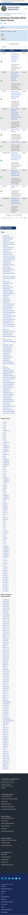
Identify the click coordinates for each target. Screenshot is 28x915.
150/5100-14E (6, 152)
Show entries (14, 44)
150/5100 (5, 459)
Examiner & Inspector (5, 825)
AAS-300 (5, 613)
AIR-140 (5, 731)
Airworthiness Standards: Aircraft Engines (7, 283)
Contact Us (3, 787)
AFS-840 (5, 680)
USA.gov (3, 907)
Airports (5, 235)
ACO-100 (5, 654)
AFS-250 (5, 659)
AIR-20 (5, 734)
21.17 (4, 471)
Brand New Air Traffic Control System (9, 840)
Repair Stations (7, 334)
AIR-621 (5, 741)
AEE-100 (5, 647)
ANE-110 (5, 627)
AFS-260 (5, 710)
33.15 (4, 485)
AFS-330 (5, 676)
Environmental (6, 339)
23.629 (5, 575)
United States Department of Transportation (11, 4)
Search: (3, 27)
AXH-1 (4, 668)
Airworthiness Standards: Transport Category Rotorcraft (8, 370)
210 (4, 565)
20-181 (4, 91)
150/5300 (5, 451)
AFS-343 (5, 715)
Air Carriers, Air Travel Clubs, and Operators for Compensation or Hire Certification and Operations (9, 260)
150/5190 (5, 478)
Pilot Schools (6, 404)
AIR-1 (4, 726)
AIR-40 (5, 662)
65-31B (4, 53)
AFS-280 (5, 712)
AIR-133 (5, 727)
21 (3, 427)
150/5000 (5, 461)
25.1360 (5, 587)
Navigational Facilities (8, 377)
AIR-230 (5, 738)
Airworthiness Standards (9, 341)
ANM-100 (5, 610)
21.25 (4, 562)
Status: (2, 34)
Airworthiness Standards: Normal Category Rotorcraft (8, 392)
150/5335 (5, 553)
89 (3, 490)
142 (4, 543)
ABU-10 (5, 691)
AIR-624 (5, 664)
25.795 (5, 449)
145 (4, 457)
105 (4, 526)
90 (3, 428)
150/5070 (5, 498)
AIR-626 (5, 644)
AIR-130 (5, 622)
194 (4, 502)
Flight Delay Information (6, 804)
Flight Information (7, 399)
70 (3, 522)
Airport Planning (7, 322)
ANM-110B (6, 758)
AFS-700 (5, 678)
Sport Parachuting (7, 409)
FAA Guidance (4, 828)
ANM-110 (5, 623)
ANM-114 (5, 652)
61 (3, 437)
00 (3, 434)
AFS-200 (5, 603)
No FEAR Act (3, 899)
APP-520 (5, 763)
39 (3, 468)
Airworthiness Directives (9, 336)
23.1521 (5, 504)
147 (4, 544)
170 (4, 483)
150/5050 (5, 497)
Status (24, 50)
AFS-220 (5, 625)
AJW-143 (5, 751)
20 (3, 422)
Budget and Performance (6, 888)
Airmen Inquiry (4, 854)
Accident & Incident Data (6, 796)
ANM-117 (5, 760)
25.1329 (5, 582)
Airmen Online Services (6, 856)
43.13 (4, 514)
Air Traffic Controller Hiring (6, 845)
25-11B (4, 129)
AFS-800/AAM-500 (8, 720)
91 (3, 425)
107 (4, 527)
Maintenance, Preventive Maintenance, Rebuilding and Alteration (7, 299)
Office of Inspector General (7, 901)
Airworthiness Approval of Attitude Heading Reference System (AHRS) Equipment (16, 95)
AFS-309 (5, 714)
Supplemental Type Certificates (8, 806)
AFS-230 (5, 674)
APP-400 (5, 632)
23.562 (5, 572)
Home (2, 13)
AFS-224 (5, 709)
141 (4, 541)
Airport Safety (6, 268)
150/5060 (5, 546)
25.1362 (5, 589)
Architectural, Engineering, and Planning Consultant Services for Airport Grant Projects (16, 156)
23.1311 (5, 568)
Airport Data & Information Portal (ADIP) (9, 798)
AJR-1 (4, 645)
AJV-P (4, 683)
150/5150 (5, 548)
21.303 (5, 563)
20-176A (5, 108)
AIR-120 (5, 616)
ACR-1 (4, 693)
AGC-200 (5, 722)
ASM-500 (5, 686)
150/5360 (5, 480)
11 (3, 529)
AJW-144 (5, 753)
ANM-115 (5, 630)
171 (4, 558)
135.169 (5, 538)
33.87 (4, 512)
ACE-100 (5, 608)
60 (3, 521)
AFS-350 (5, 651)
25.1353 (5, 584)
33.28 (4, 486)
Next (25, 217)
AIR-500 (5, 739)
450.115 (5, 517)
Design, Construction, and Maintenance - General (8, 249)
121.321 (5, 533)
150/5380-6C (6, 198)
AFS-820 (5, 633)
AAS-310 (5, 690)
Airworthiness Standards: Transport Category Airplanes (8, 242)
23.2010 (5, 570)
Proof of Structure (15, 142)
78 (22, 217)
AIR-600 (5, 606)
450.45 (5, 519)
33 (3, 456)
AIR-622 (5, 743)
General (5, 329)
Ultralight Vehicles (7, 385)
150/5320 (5, 463)
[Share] (1, 23)
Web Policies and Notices (6, 909)
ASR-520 (5, 767)
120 (4, 423)
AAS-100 (5, 601)
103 (4, 492)
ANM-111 (5, 635)
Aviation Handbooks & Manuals (7, 823)
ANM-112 (5, 637)
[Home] (10, 9)
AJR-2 (4, 666)
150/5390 (5, 555)
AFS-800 (5, 604)
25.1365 (5, 591)
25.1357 (5, 585)
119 (4, 493)
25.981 (5, 509)
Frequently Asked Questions (7, 864)
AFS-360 (5, 717)
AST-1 (4, 611)
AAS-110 (5, 671)
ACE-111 (5, 649)
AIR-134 (5, 729)
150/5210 (5, 442)
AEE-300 (5, 700)
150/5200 (5, 446)
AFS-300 (5, 599)
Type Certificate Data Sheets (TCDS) (8, 809)
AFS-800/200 (6, 719)
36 (3, 473)
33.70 (4, 466)
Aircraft (5, 246)
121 (4, 440)
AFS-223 (5, 707)
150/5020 (5, 495)
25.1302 (5, 577)
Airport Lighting (7, 286)
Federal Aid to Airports (8, 273)
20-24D (4, 170)
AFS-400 (5, 615)
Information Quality (5, 896)
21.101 (5, 560)
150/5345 (5, 430)
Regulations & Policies (11, 13)
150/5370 (5, 454)
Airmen (5, 367)
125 (4, 534)
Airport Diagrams (4, 820)
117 (4, 475)
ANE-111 (5, 620)
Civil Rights (3, 891)
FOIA (2, 894)
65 (3, 452)
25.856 (5, 507)
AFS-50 (5, 661)
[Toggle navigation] (25, 8)
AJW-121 (5, 685)
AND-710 (5, 755)
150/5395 (5, 556)
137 (4, 539)
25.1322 (5, 580)
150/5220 (5, 447)
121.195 (5, 531)
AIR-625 (5, 640)
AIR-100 (5, 618)
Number (3, 50)
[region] (14, 130)
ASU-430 (5, 768)
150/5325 (5, 551)
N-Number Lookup (5, 859)
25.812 (5, 505)
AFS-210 (5, 657)
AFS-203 (5, 705)
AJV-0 (4, 748)
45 (3, 515)
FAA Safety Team (4, 862)
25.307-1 (5, 142)
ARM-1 (5, 765)
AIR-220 (5, 736)
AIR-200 (5, 639)
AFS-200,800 (6, 702)
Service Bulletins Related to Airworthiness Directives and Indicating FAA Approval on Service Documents (16, 114)
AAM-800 (5, 669)
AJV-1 (4, 749)
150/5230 (5, 550)
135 (4, 444)
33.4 (4, 488)
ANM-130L (6, 761)
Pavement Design (7, 307)
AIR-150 (5, 732)
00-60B (4, 72)
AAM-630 (5, 688)
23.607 (5, 573)
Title (12, 50)
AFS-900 (5, 681)
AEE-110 (5, 697)
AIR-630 (5, 744)
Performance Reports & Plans (7, 831)
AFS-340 (5, 642)
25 (3, 432)
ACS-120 (5, 695)
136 (4, 469)
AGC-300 (5, 724)
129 (4, 476)
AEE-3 (4, 698)
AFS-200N (5, 703)
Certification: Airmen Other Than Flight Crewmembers (8, 346)
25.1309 (5, 579)
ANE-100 (5, 756)
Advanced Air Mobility (5, 842)
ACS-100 (5, 673)
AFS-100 (5, 656)
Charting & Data (4, 801)
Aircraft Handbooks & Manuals (7, 818)
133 (4, 536)
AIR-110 (5, 628)
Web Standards (4, 912)
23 (3, 439)
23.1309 (5, 567)
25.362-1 (5, 186)
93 (3, 524)
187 (4, 500)
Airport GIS (6, 360)
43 (3, 435)
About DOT (3, 886)
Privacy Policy (4, 904)
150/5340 (5, 464)
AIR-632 (5, 746)
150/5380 (5, 481)
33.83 (4, 510)
